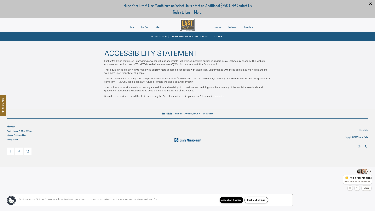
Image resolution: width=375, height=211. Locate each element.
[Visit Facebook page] (10, 151)
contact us (219, 96)
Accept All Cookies (231, 200)
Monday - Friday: (12, 131)
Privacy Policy (363, 130)
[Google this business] (27, 151)
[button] (370, 3)
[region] (152, 200)
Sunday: (9, 139)
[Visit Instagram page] (19, 151)
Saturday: (10, 135)
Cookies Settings (256, 200)
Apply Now (217, 36)
